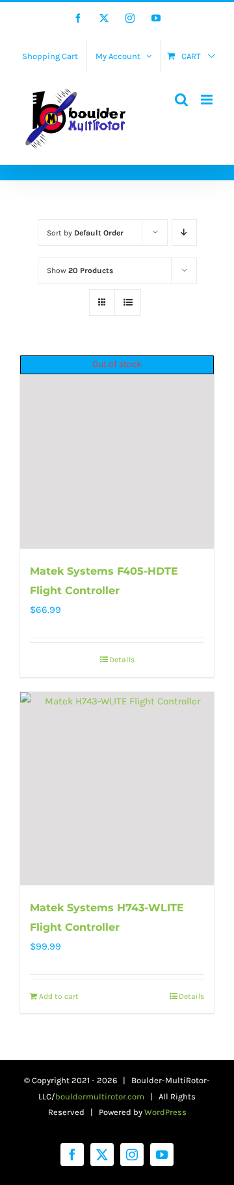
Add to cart (59, 996)
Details (122, 659)
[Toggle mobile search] (181, 99)
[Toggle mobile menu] (207, 99)
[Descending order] (184, 232)
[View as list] (127, 302)
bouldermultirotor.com (99, 1096)
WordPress (165, 1112)
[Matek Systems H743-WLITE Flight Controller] (117, 788)
